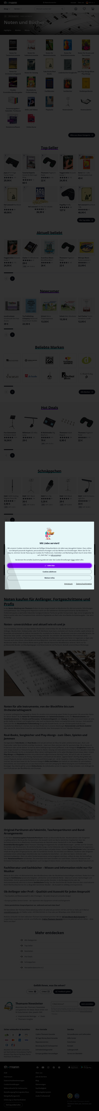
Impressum (68, 584)
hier (73, 560)
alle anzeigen (56, 555)
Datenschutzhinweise (84, 584)
